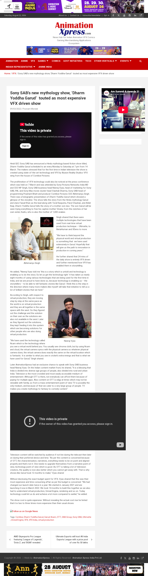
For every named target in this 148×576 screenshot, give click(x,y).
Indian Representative (19, 67)
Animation (12, 61)
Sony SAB (77, 517)
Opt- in (106, 15)
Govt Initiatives (72, 61)
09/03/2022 (15, 109)
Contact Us (74, 15)
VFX (33, 61)
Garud (47, 517)
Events (124, 61)
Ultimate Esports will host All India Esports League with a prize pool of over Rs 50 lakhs (72, 539)
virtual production (46, 520)
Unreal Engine (17, 520)
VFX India (33, 520)
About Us (63, 15)
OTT (59, 517)
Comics (56, 61)
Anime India (45, 67)
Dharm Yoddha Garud (34, 517)
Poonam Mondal (30, 109)
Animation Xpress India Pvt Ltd (87, 558)
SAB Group (67, 517)
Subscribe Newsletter (91, 15)
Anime (24, 61)
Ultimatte (87, 517)
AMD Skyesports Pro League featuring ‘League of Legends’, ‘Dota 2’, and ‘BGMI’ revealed (28, 539)
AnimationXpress (41, 558)
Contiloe (19, 517)
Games (42, 61)
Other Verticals (104, 61)
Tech (88, 61)
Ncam (53, 517)
